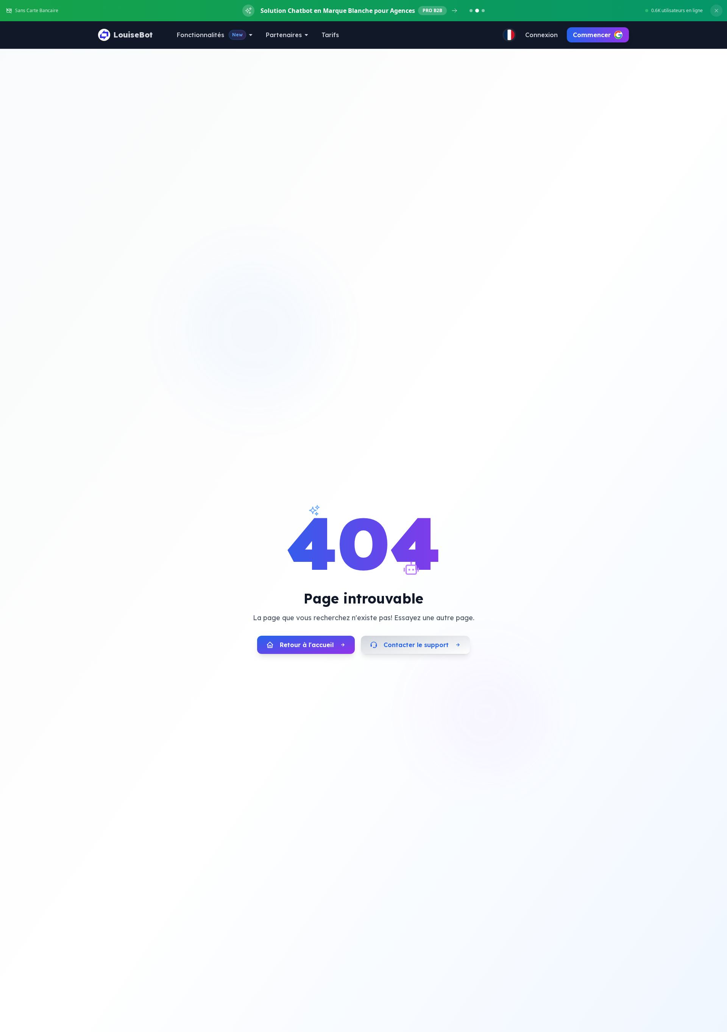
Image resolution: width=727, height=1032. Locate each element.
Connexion (541, 35)
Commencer (592, 35)
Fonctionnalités (210, 35)
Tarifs (330, 35)
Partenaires (284, 35)
